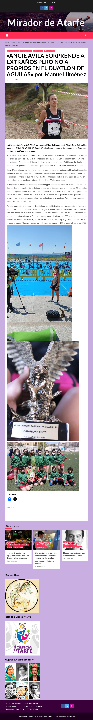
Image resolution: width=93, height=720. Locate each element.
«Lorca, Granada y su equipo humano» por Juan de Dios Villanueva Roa (18, 555)
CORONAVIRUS (25, 706)
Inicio (54, 3)
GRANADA (25, 544)
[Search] (85, 35)
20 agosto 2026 (12, 561)
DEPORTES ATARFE (13, 51)
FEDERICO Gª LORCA (13, 544)
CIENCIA (38, 542)
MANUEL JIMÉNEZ (26, 51)
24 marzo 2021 (13, 80)
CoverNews (58, 716)
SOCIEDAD (78, 547)
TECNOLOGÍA (33, 709)
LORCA (9, 547)
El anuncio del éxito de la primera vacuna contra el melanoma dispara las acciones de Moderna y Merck (46, 558)
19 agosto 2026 (69, 558)
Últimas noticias (49, 51)
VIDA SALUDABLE (41, 547)
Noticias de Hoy (38, 51)
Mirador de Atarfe (46, 22)
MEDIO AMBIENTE (13, 703)
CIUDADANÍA (11, 542)
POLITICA (20, 709)
